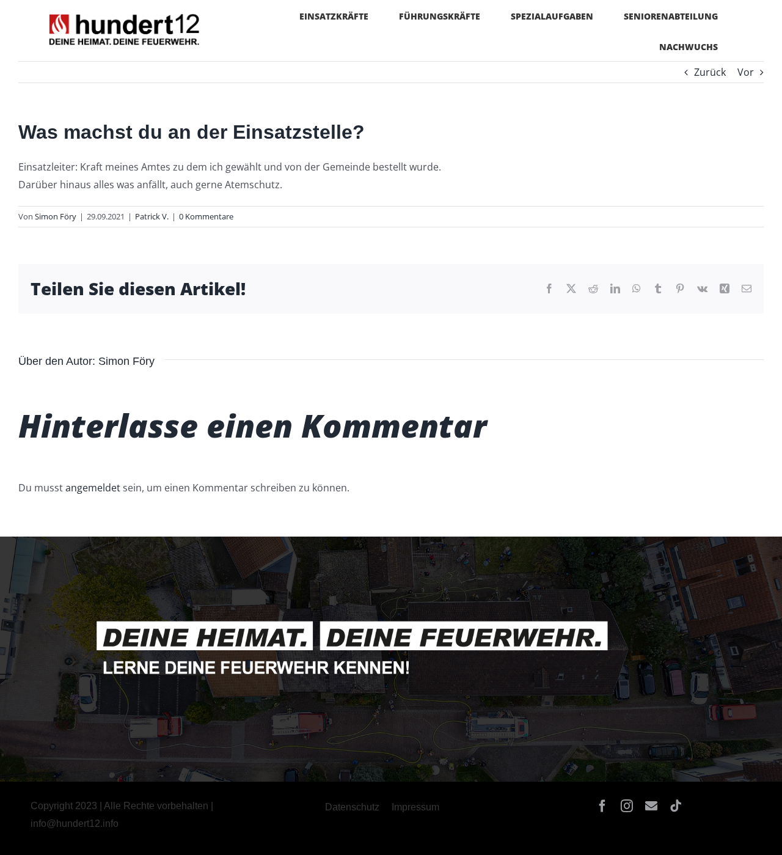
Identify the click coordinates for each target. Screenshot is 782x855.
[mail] (651, 806)
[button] (27, 828)
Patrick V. (152, 216)
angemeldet (92, 487)
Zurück (710, 72)
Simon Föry (55, 216)
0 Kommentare (206, 216)
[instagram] (627, 806)
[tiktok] (676, 806)
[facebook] (602, 806)
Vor (745, 72)
